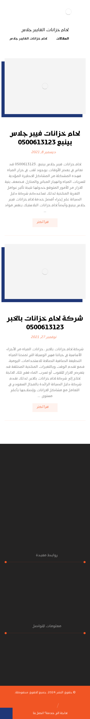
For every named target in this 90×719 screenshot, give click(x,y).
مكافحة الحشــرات (67, 573)
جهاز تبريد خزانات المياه (63, 603)
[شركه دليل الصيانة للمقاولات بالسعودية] (68, 11)
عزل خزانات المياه (68, 579)
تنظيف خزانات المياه (65, 591)
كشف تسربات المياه (65, 585)
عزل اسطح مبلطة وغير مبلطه (58, 608)
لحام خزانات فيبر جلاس (65, 597)
